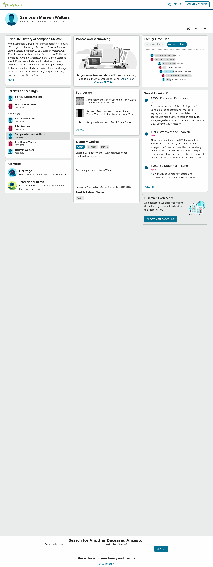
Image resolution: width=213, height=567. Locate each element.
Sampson (92, 147)
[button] (38, 98)
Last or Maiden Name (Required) (113, 544)
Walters (80, 147)
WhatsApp (108, 564)
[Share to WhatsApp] (189, 28)
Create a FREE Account (106, 82)
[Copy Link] (205, 28)
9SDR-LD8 (60, 21)
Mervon (104, 147)
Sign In (178, 4)
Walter (80, 198)
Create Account (197, 4)
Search (161, 548)
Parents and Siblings (176, 44)
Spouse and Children (154, 44)
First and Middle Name (54, 544)
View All (81, 130)
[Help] (170, 4)
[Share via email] (197, 28)
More (11, 79)
